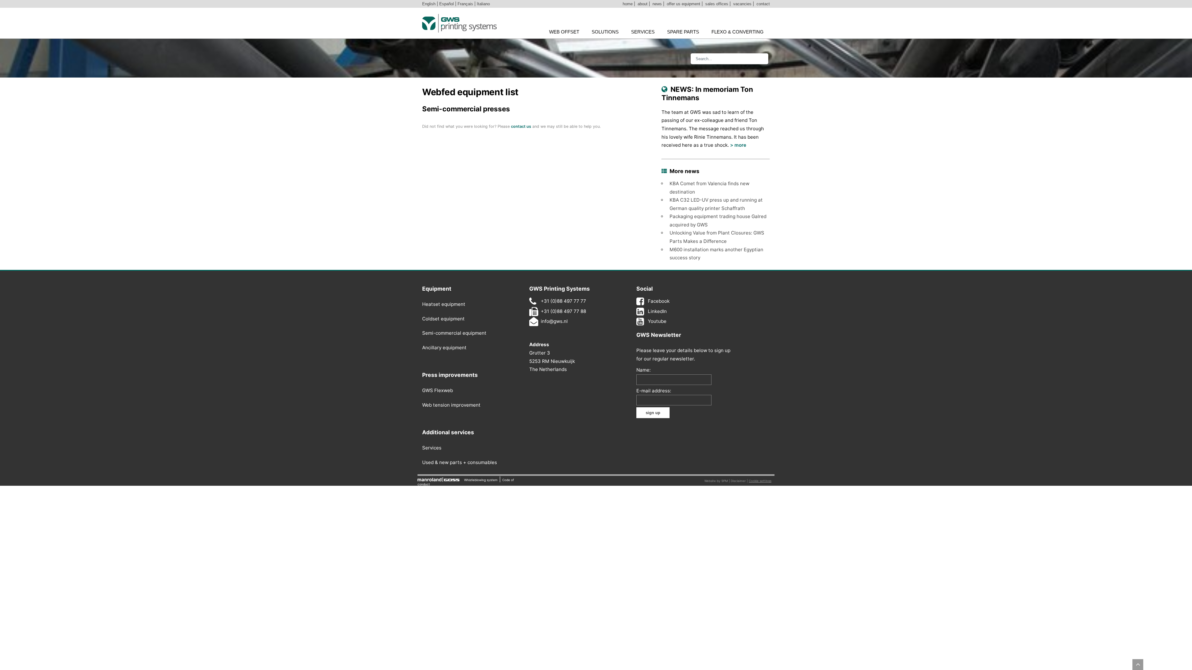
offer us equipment (683, 4)
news (657, 4)
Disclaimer (738, 481)
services (643, 31)
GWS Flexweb (437, 390)
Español (446, 4)
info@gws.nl (554, 321)
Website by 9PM (716, 481)
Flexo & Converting (737, 31)
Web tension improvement (451, 405)
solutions (605, 31)
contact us (521, 126)
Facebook (659, 301)
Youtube (657, 321)
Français (465, 4)
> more (738, 145)
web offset (564, 31)
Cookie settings (760, 481)
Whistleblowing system (481, 480)
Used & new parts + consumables (459, 462)
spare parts (683, 31)
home (628, 4)
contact (763, 4)
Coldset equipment (443, 319)
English (429, 4)
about (643, 4)
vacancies (742, 4)
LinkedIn (657, 311)
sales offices (716, 4)
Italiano (483, 4)
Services (431, 448)
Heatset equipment (443, 304)
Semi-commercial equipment (454, 333)
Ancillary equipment (444, 348)
